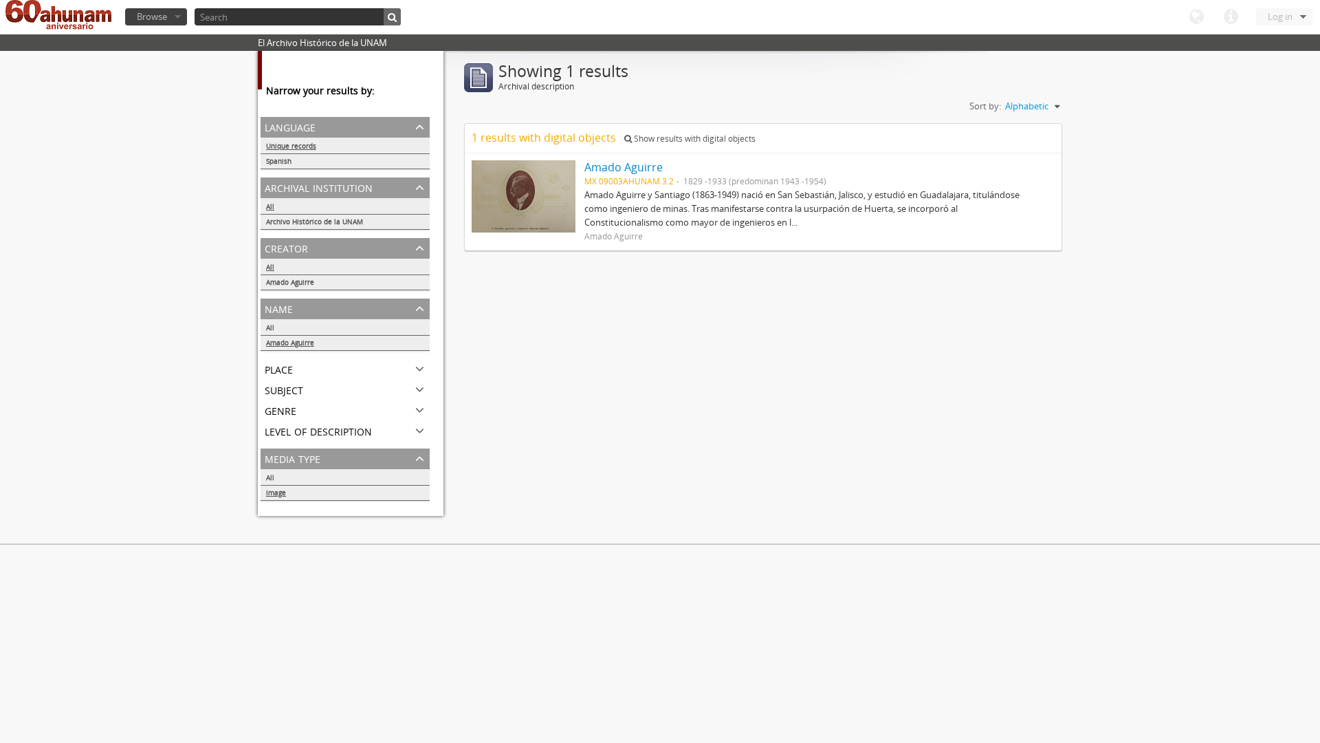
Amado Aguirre (290, 282)
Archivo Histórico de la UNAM (314, 221)
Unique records (291, 146)
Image (276, 492)
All (270, 206)
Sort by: (985, 106)
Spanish (279, 161)
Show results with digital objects (694, 138)
